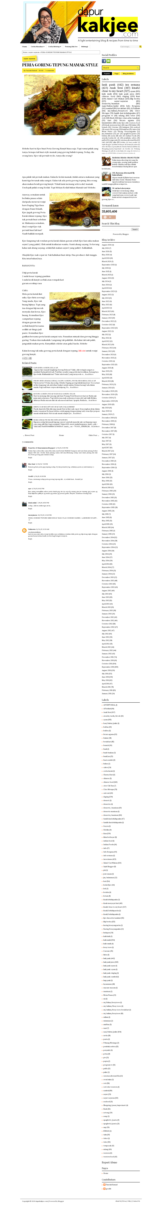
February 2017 (107, 454)
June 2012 (105, 637)
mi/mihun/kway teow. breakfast (116, 1010)
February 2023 (107, 315)
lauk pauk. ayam (109, 969)
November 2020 (108, 394)
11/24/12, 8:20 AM (42, 529)
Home (25, 52)
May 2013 (105, 600)
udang (122, 115)
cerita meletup (54, 46)
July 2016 (105, 474)
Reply (30, 457)
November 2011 (108, 660)
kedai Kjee (121, 123)
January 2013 (107, 614)
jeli (112, 151)
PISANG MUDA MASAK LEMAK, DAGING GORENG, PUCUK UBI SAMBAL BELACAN (65, 381)
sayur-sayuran (34, 52)
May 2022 (105, 338)
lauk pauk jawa (126, 94)
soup (128, 151)
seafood (137, 127)
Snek (112, 118)
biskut (134, 125)
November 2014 (108, 541)
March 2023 (106, 311)
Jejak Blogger (107, 144)
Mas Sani (31, 464)
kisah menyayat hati (113, 125)
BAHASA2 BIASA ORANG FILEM (125, 158)
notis (113, 136)
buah (120, 153)
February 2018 (107, 424)
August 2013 (106, 591)
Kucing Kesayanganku (127, 131)
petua (136, 144)
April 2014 (105, 564)
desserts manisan (110, 811)
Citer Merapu (108, 789)
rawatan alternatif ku (128, 140)
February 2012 (107, 650)
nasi (105, 1028)
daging (125, 96)
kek (104, 889)
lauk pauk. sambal (110, 977)
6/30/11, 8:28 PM (40, 476)
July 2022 (105, 334)
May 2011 (105, 680)
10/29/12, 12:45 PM (45, 515)
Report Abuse (109, 1162)
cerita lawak (108, 771)
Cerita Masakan (37, 46)
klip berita (135, 98)
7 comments (49, 70)
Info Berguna (133, 106)
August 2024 (107, 278)
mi (104, 999)
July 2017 (105, 438)
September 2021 (108, 364)
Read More (89, 374)
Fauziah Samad (31, 70)
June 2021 (105, 371)
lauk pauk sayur (109, 966)
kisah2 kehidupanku (110, 914)
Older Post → (94, 435)
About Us (118, 1201)
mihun (105, 1017)
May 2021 (105, 374)
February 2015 (107, 531)
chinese (106, 778)
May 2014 (105, 561)
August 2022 (106, 331)
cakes (134, 129)
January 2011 (106, 694)
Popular (107, 73)
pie (118, 134)
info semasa (108, 855)
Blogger (126, 234)
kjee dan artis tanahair (129, 118)
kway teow (107, 947)
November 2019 (108, 421)
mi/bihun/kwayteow (111, 1002)
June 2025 (105, 271)
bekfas (104, 136)
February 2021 (107, 384)
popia (103, 153)
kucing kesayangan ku (111, 925)
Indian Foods (131, 136)
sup (126, 125)
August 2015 (106, 511)
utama (24, 46)
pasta (105, 1039)
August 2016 (106, 471)
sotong (115, 129)
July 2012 (105, 634)
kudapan (126, 127)
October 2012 (107, 624)
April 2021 (105, 378)
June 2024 (105, 285)
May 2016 (105, 481)
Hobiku (122, 142)
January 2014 (107, 574)
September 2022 (108, 328)
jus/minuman (107, 134)
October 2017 (107, 434)
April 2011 (105, 684)
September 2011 (108, 667)
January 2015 (107, 534)
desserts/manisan (110, 103)
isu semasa (132, 84)
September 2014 (108, 547)
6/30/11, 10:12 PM (38, 488)
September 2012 (108, 627)
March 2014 (106, 567)
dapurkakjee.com (41, 1201)
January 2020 (107, 414)
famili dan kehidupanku (125, 113)
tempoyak (113, 140)
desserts (106, 804)
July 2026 (105, 248)
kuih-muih (107, 944)
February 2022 (107, 348)
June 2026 (105, 251)
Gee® (30, 476)
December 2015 (108, 497)
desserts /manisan (111, 808)
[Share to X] (28, 358)
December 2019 (108, 418)
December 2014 (108, 537)
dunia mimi (32, 503)
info (120, 136)
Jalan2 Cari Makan (115, 98)
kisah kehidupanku (110, 900)
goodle (108, 1189)
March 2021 (106, 381)
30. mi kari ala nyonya (121, 188)
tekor (105, 1138)
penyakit (116, 147)
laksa (131, 153)
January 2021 (107, 388)
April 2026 (106, 258)
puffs (104, 140)
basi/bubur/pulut (110, 723)
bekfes (106, 731)
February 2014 (107, 571)
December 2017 (108, 428)
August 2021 (106, 368)
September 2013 (108, 587)
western (106, 1153)
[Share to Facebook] (30, 358)
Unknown (32, 529)
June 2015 (105, 517)
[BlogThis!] (25, 358)
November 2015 (108, 501)
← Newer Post (28, 435)
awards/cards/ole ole (110, 138)
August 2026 (107, 245)
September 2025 (108, 265)
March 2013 (106, 607)
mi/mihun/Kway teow (112, 1006)
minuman (107, 1021)
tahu (114, 142)
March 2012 (106, 647)
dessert (106, 800)
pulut (105, 1072)
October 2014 (107, 544)
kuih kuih (106, 936)
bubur (105, 764)
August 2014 (106, 551)
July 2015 (105, 514)
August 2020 (107, 404)
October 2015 (107, 504)
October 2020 (107, 398)
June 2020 (105, 411)
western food (134, 123)
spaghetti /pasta (110, 1120)
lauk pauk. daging (110, 973)
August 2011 (106, 670)
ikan (138, 96)
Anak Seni (116, 88)
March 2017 (106, 451)
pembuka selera (130, 138)
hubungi (84, 46)
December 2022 (108, 321)
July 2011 (105, 674)
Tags (116, 73)
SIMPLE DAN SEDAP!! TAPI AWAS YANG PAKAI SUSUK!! (54, 407)
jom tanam (107, 874)
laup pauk (107, 980)
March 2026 (106, 261)
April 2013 (105, 604)
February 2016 (107, 491)
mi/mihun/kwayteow (118, 110)
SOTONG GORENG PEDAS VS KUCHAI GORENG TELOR (54, 394)
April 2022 (106, 341)
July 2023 (105, 298)
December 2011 (108, 657)
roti (103, 118)
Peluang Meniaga (110, 1043)
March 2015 (106, 527)
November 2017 (108, 431)
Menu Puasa (107, 131)
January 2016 (107, 494)
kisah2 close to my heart (121, 89)
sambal (109, 108)
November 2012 (108, 620)
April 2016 (105, 484)
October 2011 (107, 664)
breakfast (121, 108)
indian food (107, 841)
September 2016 (108, 467)
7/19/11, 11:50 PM (43, 503)
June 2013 (105, 597)
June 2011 (105, 677)
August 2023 (106, 295)
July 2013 (105, 594)
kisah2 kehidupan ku (111, 911)
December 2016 (108, 461)
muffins (135, 147)
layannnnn (107, 122)
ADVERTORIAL (112, 153)
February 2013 (107, 610)
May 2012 (105, 640)
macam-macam (109, 988)
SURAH (135, 151)
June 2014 (105, 557)
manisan (106, 991)
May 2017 (105, 444)
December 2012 (108, 617)
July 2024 (105, 281)
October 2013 (107, 584)
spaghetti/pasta (130, 134)
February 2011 (107, 690)
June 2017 (105, 441)
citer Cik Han (106, 147)
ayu (29, 488)
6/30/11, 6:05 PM (62, 448)
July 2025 (105, 268)
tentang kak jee (71, 46)
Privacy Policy (126, 1201)
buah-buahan (108, 753)
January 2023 (107, 318)
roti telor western (110, 1087)
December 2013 (108, 577)
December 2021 (108, 354)
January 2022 (107, 351)
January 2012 (107, 654)
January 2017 (107, 458)
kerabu (127, 149)
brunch (104, 127)
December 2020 (108, 391)
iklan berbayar (119, 144)
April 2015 (105, 524)
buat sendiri (133, 142)
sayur (107, 129)
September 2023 (108, 291)
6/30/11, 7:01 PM (42, 464)
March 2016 (106, 487)
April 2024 (106, 288)
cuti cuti (105, 142)
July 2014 (105, 554)
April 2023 (106, 308)
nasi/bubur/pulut (110, 106)
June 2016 (105, 477)
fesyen (126, 153)
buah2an (125, 129)
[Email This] (23, 358)
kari (109, 120)
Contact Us (136, 1201)
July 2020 (105, 408)
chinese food (108, 96)
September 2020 (108, 401)
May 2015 (105, 521)
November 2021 (108, 358)
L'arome (115, 127)
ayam (132, 91)
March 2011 (106, 687)
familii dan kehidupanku (112, 822)
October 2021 (107, 361)
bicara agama (127, 120)
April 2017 (105, 448)
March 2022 (106, 344)
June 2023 (105, 301)
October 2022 (107, 325)
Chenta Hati (126, 147)
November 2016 (108, 464)
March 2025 (106, 275)
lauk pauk (108, 84)
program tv (107, 115)
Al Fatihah (135, 108)
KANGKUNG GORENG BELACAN (46, 368)
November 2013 (108, 581)
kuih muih (107, 94)
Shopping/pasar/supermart (112, 149)
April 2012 (105, 644)
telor (132, 115)
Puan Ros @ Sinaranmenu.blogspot (41, 448)
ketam (129, 144)
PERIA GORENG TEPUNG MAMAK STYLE (60, 64)
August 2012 (106, 630)
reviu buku (120, 151)
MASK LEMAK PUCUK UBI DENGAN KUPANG (51, 420)
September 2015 (108, 507)
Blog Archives (128, 73)
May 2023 (105, 305)
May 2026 (105, 255)
